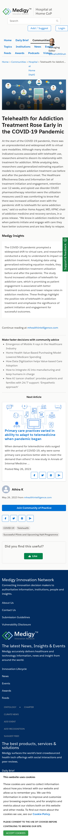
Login (61, 28)
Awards (6, 690)
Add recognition (14, 728)
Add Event (10, 721)
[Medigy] (17, 11)
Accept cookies (15, 833)
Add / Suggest (39, 28)
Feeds (5, 698)
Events (6, 683)
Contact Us (9, 610)
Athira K (17, 489)
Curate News (11, 714)
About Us (8, 603)
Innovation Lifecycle (14, 669)
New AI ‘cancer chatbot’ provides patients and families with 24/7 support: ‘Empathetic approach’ (34, 383)
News (5, 676)
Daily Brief (8, 770)
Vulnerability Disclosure (16, 624)
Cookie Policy (41, 814)
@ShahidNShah (57, 53)
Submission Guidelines (16, 617)
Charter (29, 707)
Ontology (10, 707)
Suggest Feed (11, 736)
